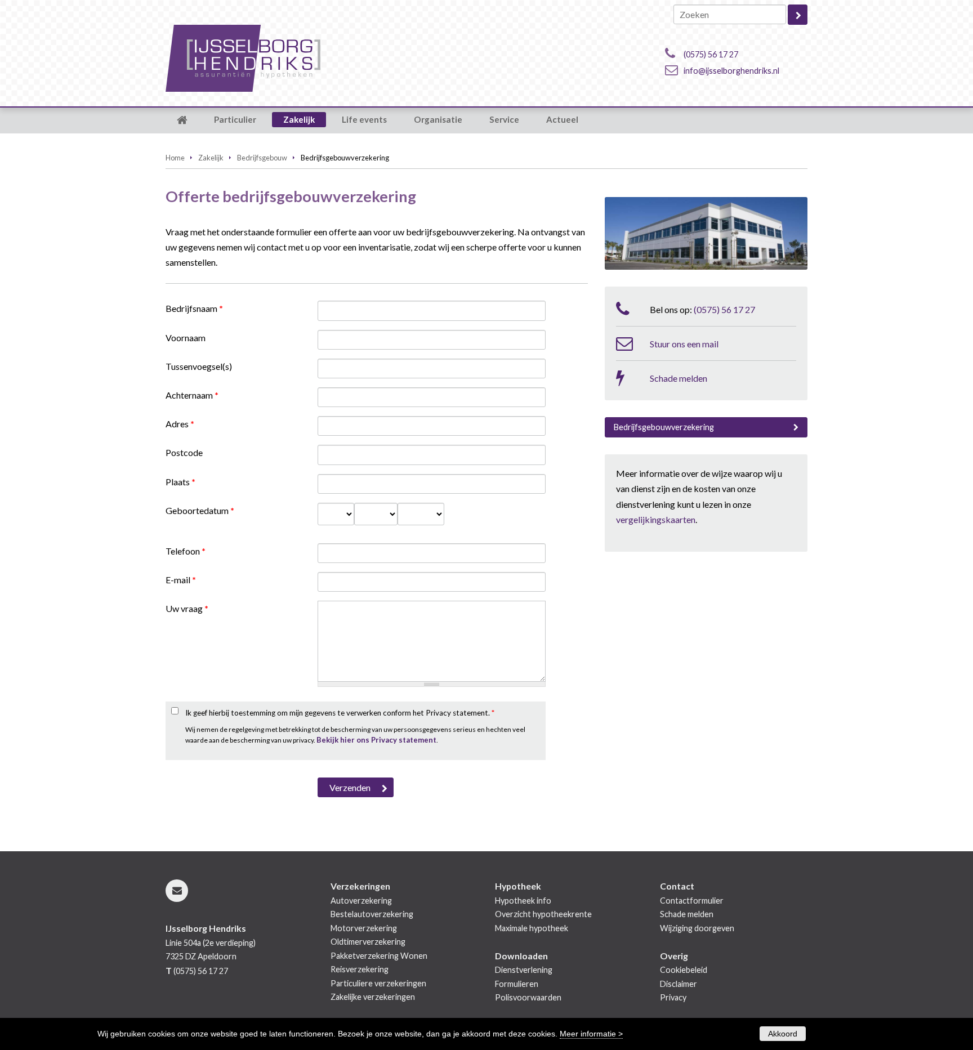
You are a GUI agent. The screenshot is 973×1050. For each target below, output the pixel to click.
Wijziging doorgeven (697, 928)
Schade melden (678, 378)
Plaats (180, 481)
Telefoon (186, 551)
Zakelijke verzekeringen (373, 997)
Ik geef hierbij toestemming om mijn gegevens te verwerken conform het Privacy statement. (339, 712)
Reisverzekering (360, 969)
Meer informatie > (591, 1033)
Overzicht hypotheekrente (543, 914)
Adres (180, 423)
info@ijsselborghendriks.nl (731, 70)
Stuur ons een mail (684, 343)
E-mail (181, 579)
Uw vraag (187, 608)
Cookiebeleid (683, 970)
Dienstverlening (523, 970)
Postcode (184, 452)
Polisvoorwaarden (528, 997)
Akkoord (782, 1033)
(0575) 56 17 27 (711, 54)
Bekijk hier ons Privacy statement (376, 739)
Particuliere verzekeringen (378, 983)
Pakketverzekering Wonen (379, 955)
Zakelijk (211, 157)
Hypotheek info (523, 900)
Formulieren (516, 984)
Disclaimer (678, 984)
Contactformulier (692, 900)
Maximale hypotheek (531, 928)
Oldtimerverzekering (368, 941)
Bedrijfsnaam (194, 308)
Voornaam (186, 337)
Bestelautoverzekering (372, 914)
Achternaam (192, 395)
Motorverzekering (364, 928)
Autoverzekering (361, 900)
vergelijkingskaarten (655, 519)
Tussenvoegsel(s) (199, 366)
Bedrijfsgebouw (262, 157)
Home (175, 157)
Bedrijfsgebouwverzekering (664, 427)
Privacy (673, 997)
